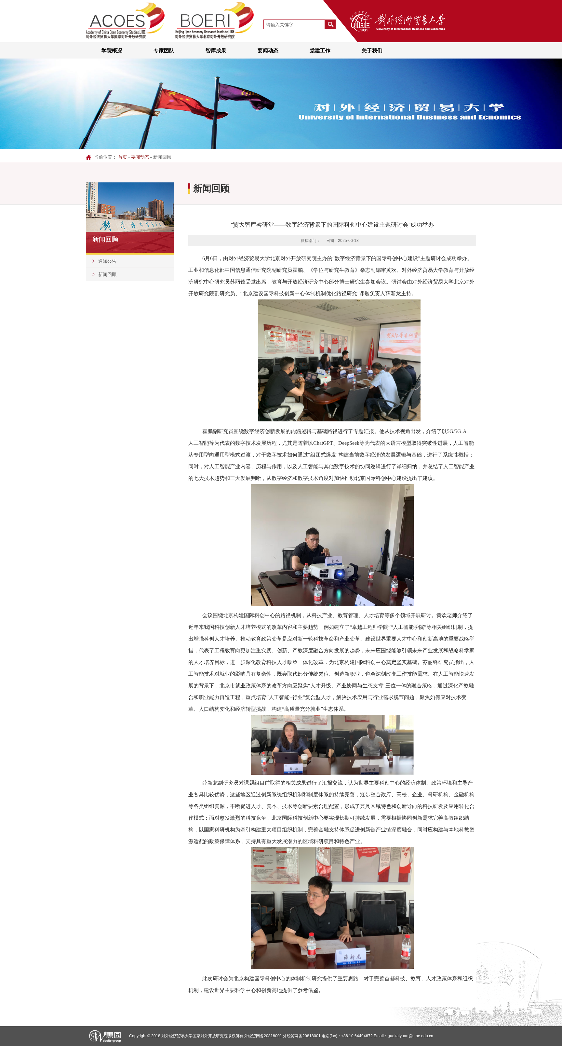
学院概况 (111, 50)
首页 (122, 157)
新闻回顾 (107, 274)
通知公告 (107, 261)
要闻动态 (268, 50)
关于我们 (372, 50)
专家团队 (164, 50)
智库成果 (216, 50)
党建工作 (320, 50)
